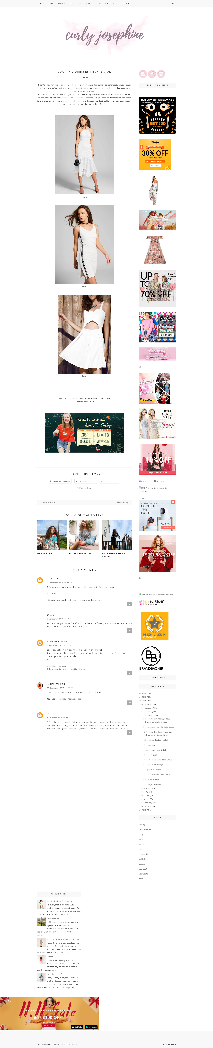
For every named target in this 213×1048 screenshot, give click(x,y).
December (148, 704)
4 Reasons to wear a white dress (66, 669)
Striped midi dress (152, 769)
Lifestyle (74, 3)
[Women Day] (157, 530)
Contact (125, 3)
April (146, 795)
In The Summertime (80, 553)
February (148, 803)
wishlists (143, 874)
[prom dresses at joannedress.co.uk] (157, 438)
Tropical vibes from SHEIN (59, 901)
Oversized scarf (54, 974)
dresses (51, 714)
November (148, 708)
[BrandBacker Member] (151, 670)
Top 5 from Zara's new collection (63, 939)
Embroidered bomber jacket (155, 740)
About (113, 3)
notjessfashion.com (70, 699)
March (146, 799)
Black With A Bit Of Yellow (113, 555)
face (141, 839)
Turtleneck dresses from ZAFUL (157, 760)
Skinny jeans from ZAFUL (154, 750)
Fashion (61, 3)
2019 (144, 693)
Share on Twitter (87, 481)
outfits (142, 859)
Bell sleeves (53, 919)
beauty (142, 824)
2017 (144, 700)
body (141, 834)
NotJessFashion (56, 684)
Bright (50, 957)
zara (141, 879)
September (148, 715)
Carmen (51, 615)
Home (39, 3)
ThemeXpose (58, 1044)
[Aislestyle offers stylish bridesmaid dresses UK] (157, 491)
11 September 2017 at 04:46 (59, 688)
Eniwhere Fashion (57, 641)
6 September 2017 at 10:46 (59, 619)
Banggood (143, 498)
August (147, 788)
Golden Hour (44, 553)
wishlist (143, 869)
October (147, 711)
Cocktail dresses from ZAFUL (156, 774)
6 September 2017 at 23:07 (59, 645)
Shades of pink (150, 755)
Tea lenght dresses (152, 784)
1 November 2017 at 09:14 (58, 718)
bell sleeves (145, 829)
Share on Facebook (61, 481)
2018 (144, 697)
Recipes (102, 3)
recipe (142, 864)
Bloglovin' (89, 3)
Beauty (50, 3)
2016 (144, 810)
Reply (129, 604)
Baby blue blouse (151, 779)
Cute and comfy (150, 745)
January (147, 806)
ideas (141, 849)
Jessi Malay (53, 579)
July (146, 792)
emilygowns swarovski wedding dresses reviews (101, 728)
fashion (87, 488)
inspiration (144, 854)
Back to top (169, 1045)
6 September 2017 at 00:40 (59, 583)
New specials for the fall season (159, 727)
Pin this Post (111, 481)
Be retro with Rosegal (153, 765)
